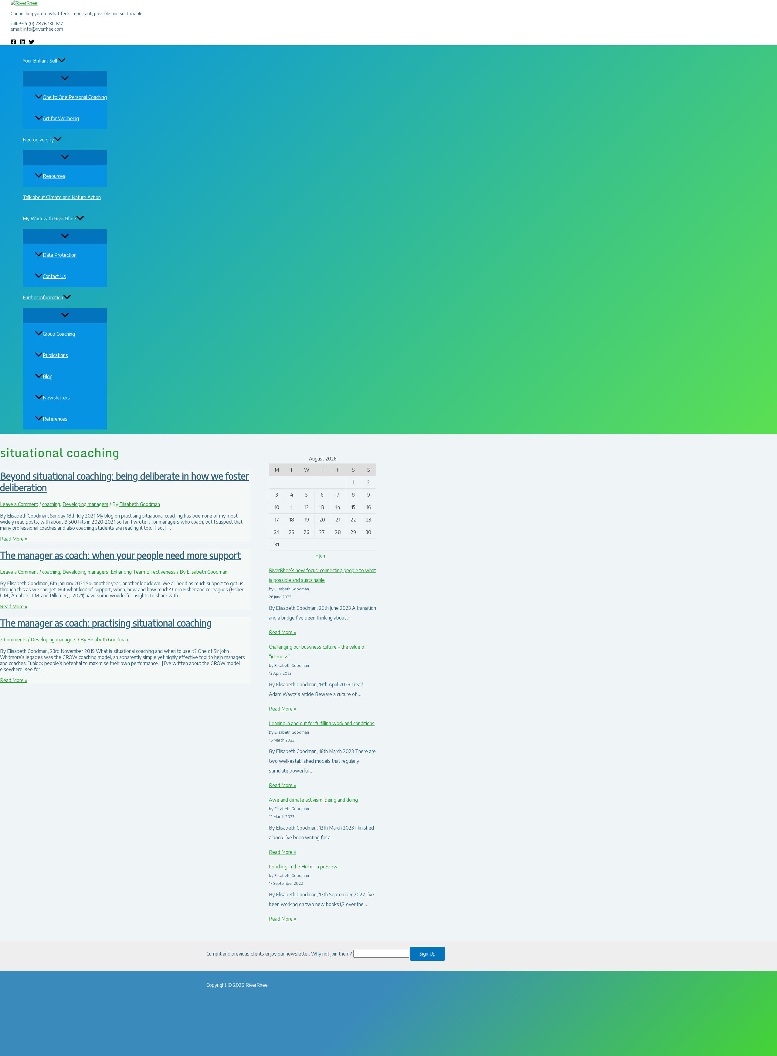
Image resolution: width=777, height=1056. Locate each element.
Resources (54, 176)
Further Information (43, 297)
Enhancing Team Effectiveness (143, 572)
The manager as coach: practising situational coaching (106, 623)
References (55, 419)
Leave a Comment (19, 504)
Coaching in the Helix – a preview (303, 867)
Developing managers (85, 504)
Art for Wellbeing (61, 118)
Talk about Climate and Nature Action (62, 197)
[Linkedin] (22, 43)
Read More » (13, 539)
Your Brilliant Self (40, 61)
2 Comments (13, 640)
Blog (48, 376)
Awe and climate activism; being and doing (313, 800)
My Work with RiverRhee (49, 219)
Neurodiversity (38, 140)
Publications (55, 355)
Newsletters (56, 398)
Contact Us (54, 276)
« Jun (320, 556)
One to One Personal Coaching (75, 97)
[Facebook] (13, 43)
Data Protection (59, 255)
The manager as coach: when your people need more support (120, 555)
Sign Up (427, 954)
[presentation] (62, 61)
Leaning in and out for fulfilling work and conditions (322, 723)
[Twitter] (31, 43)
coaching (51, 504)
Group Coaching (59, 334)
